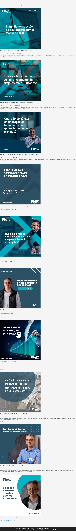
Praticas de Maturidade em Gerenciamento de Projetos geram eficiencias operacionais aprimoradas (24, 206)
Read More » (2, 110)
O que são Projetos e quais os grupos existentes (12, 517)
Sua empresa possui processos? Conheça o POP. (12, 465)
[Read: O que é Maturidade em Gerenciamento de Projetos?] (20, 288)
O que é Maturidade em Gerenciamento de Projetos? (12, 309)
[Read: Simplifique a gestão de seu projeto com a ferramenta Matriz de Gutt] (20, 28)
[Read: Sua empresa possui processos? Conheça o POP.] (20, 443)
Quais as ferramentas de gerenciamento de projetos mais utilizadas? (16, 102)
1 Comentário (3, 105)
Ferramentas (9, 53)
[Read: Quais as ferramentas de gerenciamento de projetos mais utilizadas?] (20, 80)
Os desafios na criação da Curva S (8, 361)
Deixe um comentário (4, 53)
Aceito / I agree (54, 529)
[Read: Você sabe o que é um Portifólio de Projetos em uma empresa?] (20, 391)
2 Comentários (3, 313)
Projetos (15, 53)
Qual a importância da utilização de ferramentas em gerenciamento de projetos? (19, 154)
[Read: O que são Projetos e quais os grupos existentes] (20, 495)
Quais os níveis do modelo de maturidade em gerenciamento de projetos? (18, 258)
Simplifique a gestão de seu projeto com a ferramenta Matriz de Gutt (16, 50)
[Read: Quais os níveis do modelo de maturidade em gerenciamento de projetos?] (20, 236)
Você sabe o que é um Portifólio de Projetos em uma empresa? (15, 413)
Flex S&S (12, 53)
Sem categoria (7, 261)
